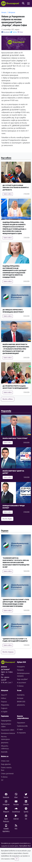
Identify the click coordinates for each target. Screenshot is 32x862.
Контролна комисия (8, 733)
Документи (21, 705)
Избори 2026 (21, 662)
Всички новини (8, 399)
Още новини (6, 158)
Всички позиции (8, 652)
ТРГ (2, 780)
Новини (3, 698)
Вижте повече (8, 194)
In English (4, 712)
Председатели (6, 721)
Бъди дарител (6, 764)
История (20, 698)
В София (20, 729)
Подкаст (4, 708)
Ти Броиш (20, 686)
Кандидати (21, 667)
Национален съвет (7, 730)
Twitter (14, 32)
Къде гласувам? (22, 679)
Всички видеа (7, 519)
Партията (5, 716)
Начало (3, 12)
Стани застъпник (7, 773)
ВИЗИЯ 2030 (21, 702)
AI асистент (21, 683)
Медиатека (6, 411)
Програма (20, 670)
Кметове (4, 752)
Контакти (20, 695)
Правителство (22, 726)
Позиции (4, 530)
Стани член (5, 761)
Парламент (21, 723)
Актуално (11, 12)
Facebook (6, 32)
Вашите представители (23, 717)
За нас (19, 690)
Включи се (4, 756)
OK (17, 859)
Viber (21, 32)
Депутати (4, 743)
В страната (21, 733)
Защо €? (4, 695)
